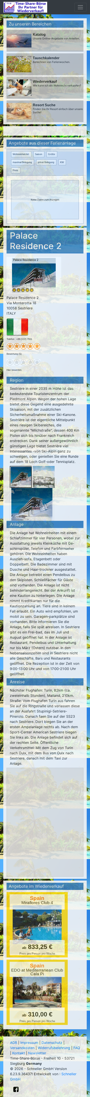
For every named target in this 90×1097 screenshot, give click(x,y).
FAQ (76, 1048)
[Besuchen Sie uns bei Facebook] (16, 1089)
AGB (13, 1042)
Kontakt (18, 1053)
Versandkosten (22, 1048)
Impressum (29, 1042)
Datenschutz (52, 1042)
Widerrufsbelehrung (54, 1048)
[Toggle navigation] (80, 7)
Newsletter (37, 1053)
